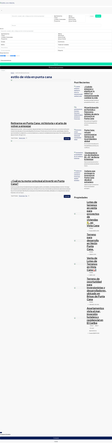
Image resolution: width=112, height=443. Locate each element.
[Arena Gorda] (76, 19)
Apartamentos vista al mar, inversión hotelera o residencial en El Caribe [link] (95, 315)
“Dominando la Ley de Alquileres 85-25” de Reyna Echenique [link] (91, 156)
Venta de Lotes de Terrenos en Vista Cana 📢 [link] (92, 263)
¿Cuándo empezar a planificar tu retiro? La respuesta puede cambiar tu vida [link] (91, 92)
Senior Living (22, 138)
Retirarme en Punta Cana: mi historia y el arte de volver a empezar (39, 125)
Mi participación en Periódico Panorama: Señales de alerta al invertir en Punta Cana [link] (91, 113)
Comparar (56, 438)
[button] (56, 60)
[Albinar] (76, 16)
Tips (26, 196)
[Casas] (60, 18)
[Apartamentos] (60, 16)
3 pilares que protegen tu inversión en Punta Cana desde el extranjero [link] (89, 176)
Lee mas (67, 138)
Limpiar (92, 16)
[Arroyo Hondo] (76, 21)
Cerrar (56, 441)
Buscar (98, 16)
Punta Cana (22, 196)
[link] (78, 91)
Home (12, 73)
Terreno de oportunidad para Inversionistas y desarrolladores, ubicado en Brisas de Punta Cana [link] (96, 289)
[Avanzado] (87, 15)
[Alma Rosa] (76, 18)
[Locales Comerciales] (60, 19)
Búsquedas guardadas (57, 67)
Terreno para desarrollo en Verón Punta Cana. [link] (93, 242)
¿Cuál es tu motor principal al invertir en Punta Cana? (37, 182)
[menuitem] (1, 10)
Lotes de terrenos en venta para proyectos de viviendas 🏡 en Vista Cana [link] (93, 213)
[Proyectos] (60, 21)
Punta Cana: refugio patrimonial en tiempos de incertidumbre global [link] (90, 135)
